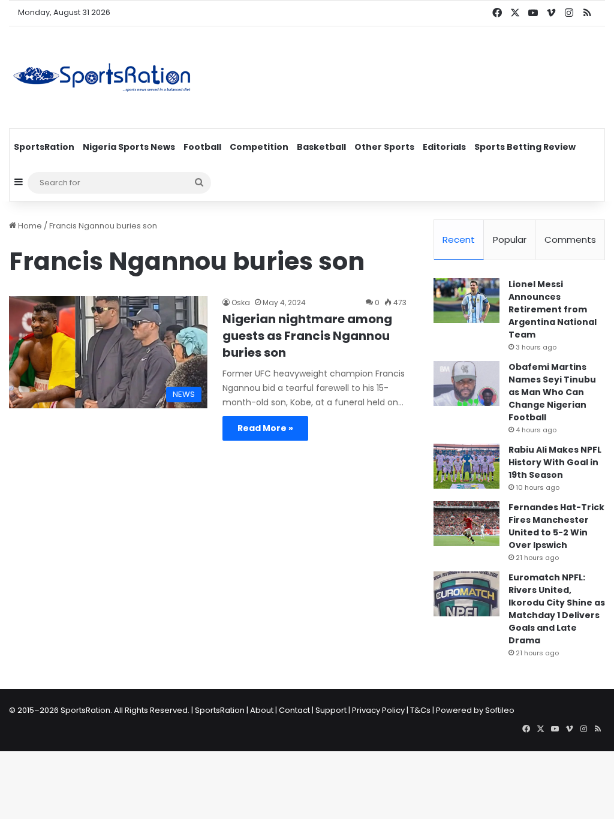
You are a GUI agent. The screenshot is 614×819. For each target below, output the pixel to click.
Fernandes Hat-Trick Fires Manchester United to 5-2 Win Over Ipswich (556, 526)
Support (331, 710)
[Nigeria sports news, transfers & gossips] (102, 77)
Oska (240, 302)
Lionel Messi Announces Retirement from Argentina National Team (552, 309)
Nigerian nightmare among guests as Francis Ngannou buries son (307, 336)
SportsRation (44, 147)
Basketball (321, 147)
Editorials (444, 147)
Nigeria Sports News (129, 147)
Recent (459, 239)
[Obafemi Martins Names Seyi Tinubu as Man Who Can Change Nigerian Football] (466, 383)
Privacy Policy (378, 710)
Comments (570, 239)
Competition (259, 147)
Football (202, 147)
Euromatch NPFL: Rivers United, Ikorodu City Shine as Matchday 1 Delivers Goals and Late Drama (556, 608)
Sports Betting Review (525, 147)
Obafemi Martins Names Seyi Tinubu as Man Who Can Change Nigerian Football (552, 392)
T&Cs (420, 710)
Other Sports (384, 147)
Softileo (499, 710)
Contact (294, 710)
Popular (509, 239)
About (261, 710)
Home (29, 225)
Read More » (265, 428)
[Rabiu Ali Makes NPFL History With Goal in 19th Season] (466, 466)
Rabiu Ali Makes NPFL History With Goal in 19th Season (554, 462)
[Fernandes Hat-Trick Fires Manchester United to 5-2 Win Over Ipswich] (466, 523)
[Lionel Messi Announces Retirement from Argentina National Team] (466, 300)
